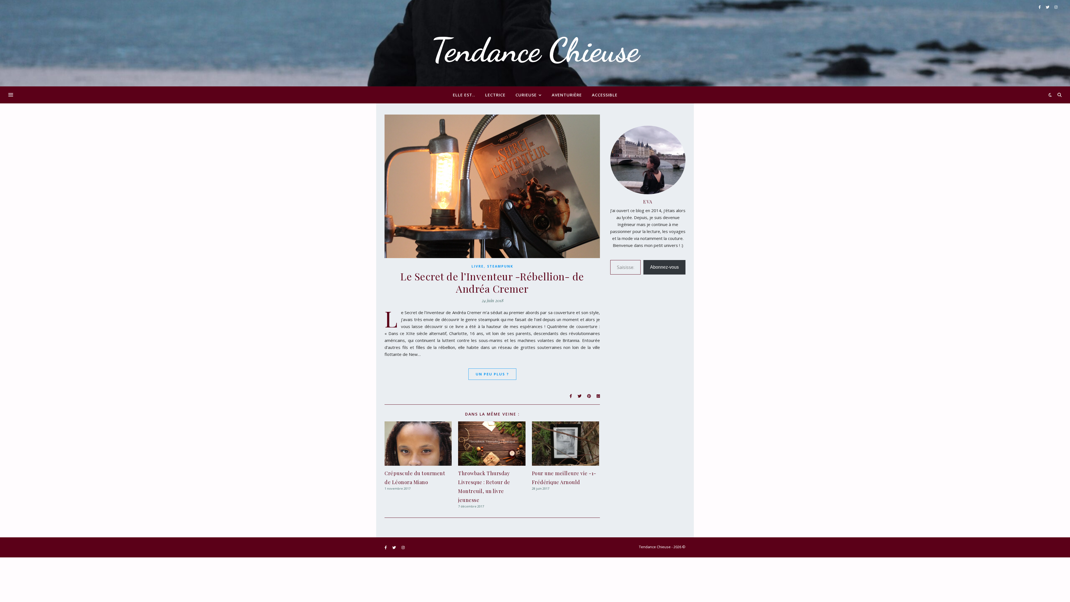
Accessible (604, 95)
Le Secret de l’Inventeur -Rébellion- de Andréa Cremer (492, 282)
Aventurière (567, 95)
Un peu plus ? (492, 374)
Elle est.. (464, 95)
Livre (477, 266)
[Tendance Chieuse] (535, 43)
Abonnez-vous (664, 267)
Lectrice (495, 95)
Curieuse (526, 95)
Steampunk (500, 266)
